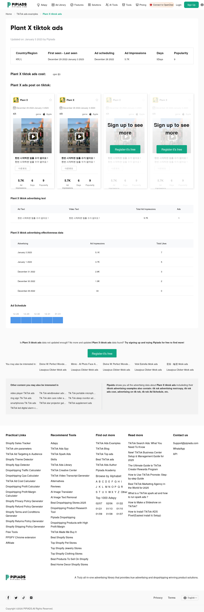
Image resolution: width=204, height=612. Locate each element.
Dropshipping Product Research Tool (69, 510)
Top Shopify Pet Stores (64, 543)
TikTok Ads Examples (108, 443)
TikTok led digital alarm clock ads (25, 407)
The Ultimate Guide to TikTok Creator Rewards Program (144, 467)
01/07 (120, 514)
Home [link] (9, 13)
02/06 (109, 503)
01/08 (109, 514)
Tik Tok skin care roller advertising (53, 398)
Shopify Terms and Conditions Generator (23, 513)
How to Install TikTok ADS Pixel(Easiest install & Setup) (144, 513)
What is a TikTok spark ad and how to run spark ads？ (148, 495)
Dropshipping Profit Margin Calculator (21, 493)
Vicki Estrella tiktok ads (146, 364)
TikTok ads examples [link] (28, 13)
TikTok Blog (102, 448)
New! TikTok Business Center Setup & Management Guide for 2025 (146, 456)
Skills (54, 459)
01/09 (99, 514)
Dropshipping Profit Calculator (23, 486)
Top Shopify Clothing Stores (66, 553)
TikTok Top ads (104, 454)
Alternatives (57, 481)
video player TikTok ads (22, 393)
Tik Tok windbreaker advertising (53, 393)
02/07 (99, 503)
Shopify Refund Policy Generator (24, 506)
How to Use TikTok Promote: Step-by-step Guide (147, 476)
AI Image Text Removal (64, 497)
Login (179, 4)
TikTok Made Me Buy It (63, 532)
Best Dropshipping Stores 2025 (68, 502)
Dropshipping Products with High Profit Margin (69, 524)
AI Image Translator (62, 492)
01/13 (109, 508)
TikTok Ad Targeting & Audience (24, 454)
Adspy (54, 443)
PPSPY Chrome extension (21, 537)
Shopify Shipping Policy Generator (25, 526)
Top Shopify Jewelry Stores (66, 548)
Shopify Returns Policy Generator (25, 521)
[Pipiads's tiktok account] (23, 597)
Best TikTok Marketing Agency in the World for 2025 (146, 485)
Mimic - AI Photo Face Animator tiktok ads (87, 364)
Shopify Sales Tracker (18, 443)
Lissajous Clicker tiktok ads (52, 369)
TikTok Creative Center (64, 470)
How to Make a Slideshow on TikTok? (144, 504)
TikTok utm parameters (19, 448)
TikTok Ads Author (106, 465)
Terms (171, 597)
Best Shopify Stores (62, 537)
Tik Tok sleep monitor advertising (82, 398)
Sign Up (191, 4)
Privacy (158, 597)
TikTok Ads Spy (60, 448)
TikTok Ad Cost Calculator (20, 481)
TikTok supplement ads (80, 402)
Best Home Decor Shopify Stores (69, 564)
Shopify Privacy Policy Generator (24, 501)
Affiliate (10, 543)
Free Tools (12, 532)
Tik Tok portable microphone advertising (82, 393)
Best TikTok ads (105, 459)
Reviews (56, 486)
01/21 (99, 508)
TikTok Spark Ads (61, 454)
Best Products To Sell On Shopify (69, 559)
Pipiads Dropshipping (63, 517)
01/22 (120, 503)
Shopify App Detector (18, 465)
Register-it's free (125, 149)
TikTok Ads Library (61, 465)
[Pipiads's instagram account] (31, 597)
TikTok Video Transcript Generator (70, 475)
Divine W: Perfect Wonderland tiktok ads (55, 364)
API (175, 454)
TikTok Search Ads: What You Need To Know (145, 445)
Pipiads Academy (106, 470)
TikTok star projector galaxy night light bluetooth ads (53, 402)
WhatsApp (179, 448)
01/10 (120, 508)
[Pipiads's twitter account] (15, 597)
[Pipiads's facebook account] (8, 597)
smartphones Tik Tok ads (23, 402)
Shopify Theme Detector (19, 459)
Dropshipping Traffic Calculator (23, 470)
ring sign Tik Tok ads (21, 398)
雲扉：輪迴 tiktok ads (177, 364)
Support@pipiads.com (185, 443)
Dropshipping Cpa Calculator (22, 475)
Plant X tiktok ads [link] (52, 13)
